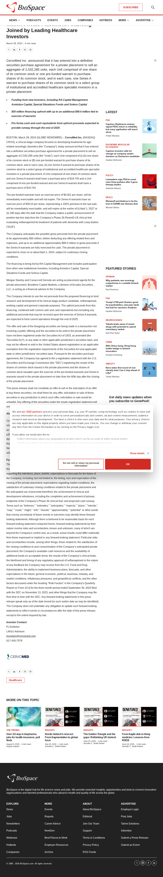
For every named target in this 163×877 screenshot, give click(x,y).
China (109, 342)
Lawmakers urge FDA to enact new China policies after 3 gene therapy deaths (122, 182)
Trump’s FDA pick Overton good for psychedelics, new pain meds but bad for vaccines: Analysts (122, 305)
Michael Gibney (112, 207)
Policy (109, 175)
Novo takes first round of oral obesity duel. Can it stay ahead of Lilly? (123, 370)
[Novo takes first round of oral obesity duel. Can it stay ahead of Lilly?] (149, 370)
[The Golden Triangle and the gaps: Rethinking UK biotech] (100, 716)
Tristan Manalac (113, 136)
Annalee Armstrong (114, 355)
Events (52, 20)
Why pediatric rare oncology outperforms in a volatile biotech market (122, 283)
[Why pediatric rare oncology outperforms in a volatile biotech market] (149, 282)
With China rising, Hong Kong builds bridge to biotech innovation (121, 348)
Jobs (67, 20)
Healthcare (15, 680)
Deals (109, 197)
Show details (137, 453)
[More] (19, 20)
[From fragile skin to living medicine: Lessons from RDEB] (139, 716)
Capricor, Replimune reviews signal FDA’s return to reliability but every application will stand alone (121, 128)
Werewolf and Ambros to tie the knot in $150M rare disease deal (122, 202)
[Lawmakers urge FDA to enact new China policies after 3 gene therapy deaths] (149, 181)
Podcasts (34, 20)
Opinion (110, 276)
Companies (85, 20)
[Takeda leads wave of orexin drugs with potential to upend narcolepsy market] (149, 326)
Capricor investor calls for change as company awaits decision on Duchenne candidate (122, 154)
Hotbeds (105, 20)
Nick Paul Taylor (113, 333)
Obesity (110, 364)
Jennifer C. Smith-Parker (55, 746)
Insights (50, 730)
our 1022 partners (32, 411)
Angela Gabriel (12, 746)
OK (128, 464)
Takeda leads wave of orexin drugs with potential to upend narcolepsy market (121, 327)
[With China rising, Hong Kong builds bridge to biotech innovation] (149, 348)
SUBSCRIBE (130, 7)
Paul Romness (112, 289)
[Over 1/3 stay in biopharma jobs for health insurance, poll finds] (23, 716)
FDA (108, 120)
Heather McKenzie (114, 160)
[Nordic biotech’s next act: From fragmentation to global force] (62, 716)
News (13, 20)
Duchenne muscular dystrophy (117, 145)
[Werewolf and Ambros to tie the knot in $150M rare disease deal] (149, 203)
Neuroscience (114, 320)
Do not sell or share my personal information (81, 464)
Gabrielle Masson (113, 188)
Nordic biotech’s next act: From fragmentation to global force (61, 737)
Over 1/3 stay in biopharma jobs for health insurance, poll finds (23, 737)
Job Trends (13, 730)
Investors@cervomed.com (21, 636)
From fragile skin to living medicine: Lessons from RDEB (136, 737)
